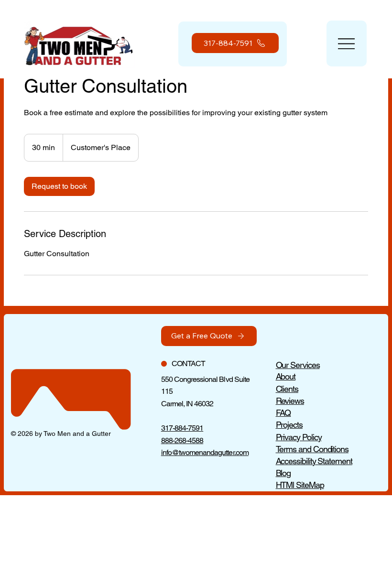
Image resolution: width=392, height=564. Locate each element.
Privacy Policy (299, 437)
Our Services (298, 365)
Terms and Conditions (312, 449)
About (286, 376)
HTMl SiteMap (300, 485)
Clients (287, 389)
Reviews (290, 401)
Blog (283, 473)
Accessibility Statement (314, 461)
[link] (59, 186)
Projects (289, 425)
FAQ (283, 413)
